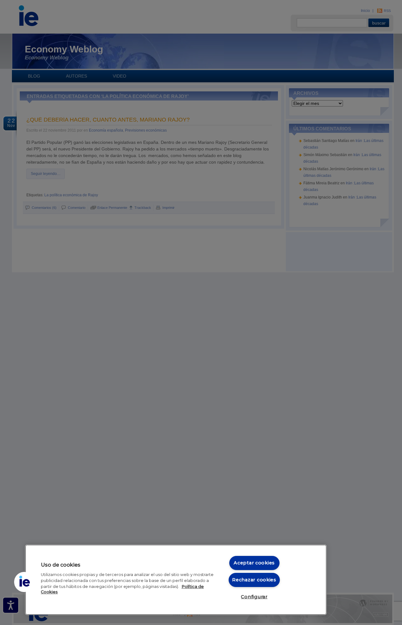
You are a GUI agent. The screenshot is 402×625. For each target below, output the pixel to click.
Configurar (254, 597)
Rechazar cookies (254, 580)
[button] (24, 582)
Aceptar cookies (254, 563)
